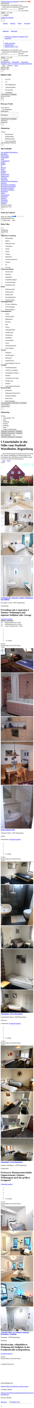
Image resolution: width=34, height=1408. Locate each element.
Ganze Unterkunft (10, 141)
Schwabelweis (5, 195)
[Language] (3, 20)
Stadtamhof (4, 196)
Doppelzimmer (9, 136)
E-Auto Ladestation (11, 304)
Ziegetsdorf (4, 201)
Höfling (3, 164)
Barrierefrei (8, 390)
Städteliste (6, 31)
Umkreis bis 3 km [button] (6, 207)
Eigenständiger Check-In (12, 363)
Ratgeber (3, 1386)
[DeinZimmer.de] (11, 1371)
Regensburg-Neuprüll (7, 188)
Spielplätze (8, 338)
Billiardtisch (8, 319)
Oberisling (4, 178)
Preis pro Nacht (5, 96)
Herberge (6, 425)
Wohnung (6, 422)
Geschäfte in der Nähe (12, 378)
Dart (6, 324)
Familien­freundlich (11, 367)
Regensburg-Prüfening (7, 190)
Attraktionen (9, 335)
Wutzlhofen (4, 200)
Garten (7, 251)
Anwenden (19, 431)
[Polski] (6, 33)
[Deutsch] (4, 33)
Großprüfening (5, 161)
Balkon (7, 241)
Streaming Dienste (10, 345)
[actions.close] (2, 71)
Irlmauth (3, 167)
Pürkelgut (4, 183)
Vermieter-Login (9, 36)
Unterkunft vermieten (7, 17)
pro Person (6, 108)
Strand (7, 314)
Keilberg (3, 173)
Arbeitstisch (8, 92)
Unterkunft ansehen (6, 619)
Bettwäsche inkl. (10, 243)
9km (9, 218)
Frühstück (8, 352)
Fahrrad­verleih (9, 316)
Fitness (7, 327)
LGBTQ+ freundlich (11, 370)
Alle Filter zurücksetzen (8, 431)
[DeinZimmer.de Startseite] (9, 1)
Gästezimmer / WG (9, 418)
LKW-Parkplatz (10, 307)
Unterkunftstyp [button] (5, 406)
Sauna (7, 343)
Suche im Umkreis (6, 205)
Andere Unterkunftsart (9, 429)
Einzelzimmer (9, 134)
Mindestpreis (4, 111)
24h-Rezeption (9, 355)
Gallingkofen (5, 157)
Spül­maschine (9, 292)
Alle (4, 132)
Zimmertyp (4, 120)
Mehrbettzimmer (10, 139)
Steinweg (3, 198)
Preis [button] (2, 98)
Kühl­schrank (9, 294)
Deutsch (12, 23)
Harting (3, 162)
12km (12, 218)
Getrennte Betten (10, 87)
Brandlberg (4, 154)
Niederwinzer (5, 176)
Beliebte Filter (5, 67)
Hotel (4, 427)
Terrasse (7, 262)
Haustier (7, 375)
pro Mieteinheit (7, 109)
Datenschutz (27, 1393)
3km (4, 218)
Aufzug (7, 254)
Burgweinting (5, 156)
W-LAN (7, 79)
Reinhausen (4, 191)
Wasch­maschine (10, 300)
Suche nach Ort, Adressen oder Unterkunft (15, 7)
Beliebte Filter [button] (5, 69)
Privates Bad (9, 90)
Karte (16, 65)
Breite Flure (8, 398)
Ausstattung (4, 230)
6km (6, 218)
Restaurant (8, 358)
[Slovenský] (8, 33)
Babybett (8, 274)
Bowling (7, 322)
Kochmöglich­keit (10, 84)
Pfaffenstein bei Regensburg (9, 181)
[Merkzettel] (15, 17)
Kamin (7, 249)
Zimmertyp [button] (4, 122)
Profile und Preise (10, 43)
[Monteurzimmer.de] (10, 1376)
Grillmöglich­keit (10, 330)
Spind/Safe (8, 257)
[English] (2, 33)
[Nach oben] (2, 1361)
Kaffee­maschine (10, 289)
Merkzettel (14, 31)
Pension (5, 423)
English (5, 23)
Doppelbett (8, 277)
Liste (3, 461)
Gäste (10, 12)
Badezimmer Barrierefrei (12, 393)
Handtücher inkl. (10, 285)
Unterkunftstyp (5, 405)
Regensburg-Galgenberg (8, 184)
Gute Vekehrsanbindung (12, 386)
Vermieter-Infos (9, 45)
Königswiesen (5, 174)
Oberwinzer (4, 179)
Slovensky (27, 23)
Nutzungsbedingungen (17, 1393)
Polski (19, 23)
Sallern (3, 193)
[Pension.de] (8, 1380)
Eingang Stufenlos (10, 396)
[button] (3, 27)
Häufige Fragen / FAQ (11, 46)
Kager (2, 169)
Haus (4, 420)
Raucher (7, 383)
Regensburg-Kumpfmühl (8, 186)
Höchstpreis (4, 115)
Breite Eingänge (10, 401)
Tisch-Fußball (9, 348)
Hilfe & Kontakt (11, 1386)
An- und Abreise (23, 10)
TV (6, 82)
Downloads (24, 1386)
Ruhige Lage (9, 381)
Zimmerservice (9, 360)
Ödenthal (3, 203)
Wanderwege (9, 332)
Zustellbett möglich (11, 279)
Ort (2, 218)
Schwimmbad (9, 340)
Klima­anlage (9, 238)
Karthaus (3, 171)
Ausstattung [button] (4, 232)
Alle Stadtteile (5, 143)
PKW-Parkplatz (10, 309)
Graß (2, 159)
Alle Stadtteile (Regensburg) (9, 152)
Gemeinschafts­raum (11, 259)
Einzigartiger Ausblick (12, 373)
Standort (21, 8)
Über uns (18, 1386)
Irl (1, 166)
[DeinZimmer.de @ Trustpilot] (14, 1402)
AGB (9, 1393)
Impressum (4, 1393)
